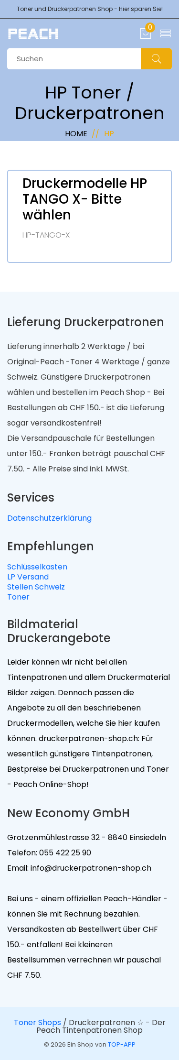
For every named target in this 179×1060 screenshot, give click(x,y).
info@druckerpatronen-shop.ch (90, 868)
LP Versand (28, 576)
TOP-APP (122, 1044)
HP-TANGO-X (46, 235)
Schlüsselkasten (37, 566)
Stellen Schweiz (36, 586)
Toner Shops (37, 1022)
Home (76, 133)
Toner (18, 596)
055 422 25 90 (64, 852)
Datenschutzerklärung (49, 518)
